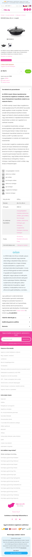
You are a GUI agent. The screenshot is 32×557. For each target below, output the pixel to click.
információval (23, 547)
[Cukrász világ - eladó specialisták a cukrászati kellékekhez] (5, 9)
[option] (16, 30)
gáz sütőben (25, 215)
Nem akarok (16, 550)
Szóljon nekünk (21, 310)
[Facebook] (12, 519)
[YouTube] (20, 519)
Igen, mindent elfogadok (16, 553)
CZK (6, 5)
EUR (9, 5)
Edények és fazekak (21, 15)
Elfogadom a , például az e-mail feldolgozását (17, 343)
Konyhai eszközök (10, 15)
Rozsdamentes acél (22, 239)
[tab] (16, 89)
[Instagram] (16, 519)
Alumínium (20, 236)
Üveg (18, 241)
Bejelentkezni (26, 339)
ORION (6, 78)
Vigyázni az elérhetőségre (8, 66)
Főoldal (2, 15)
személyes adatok (13, 343)
